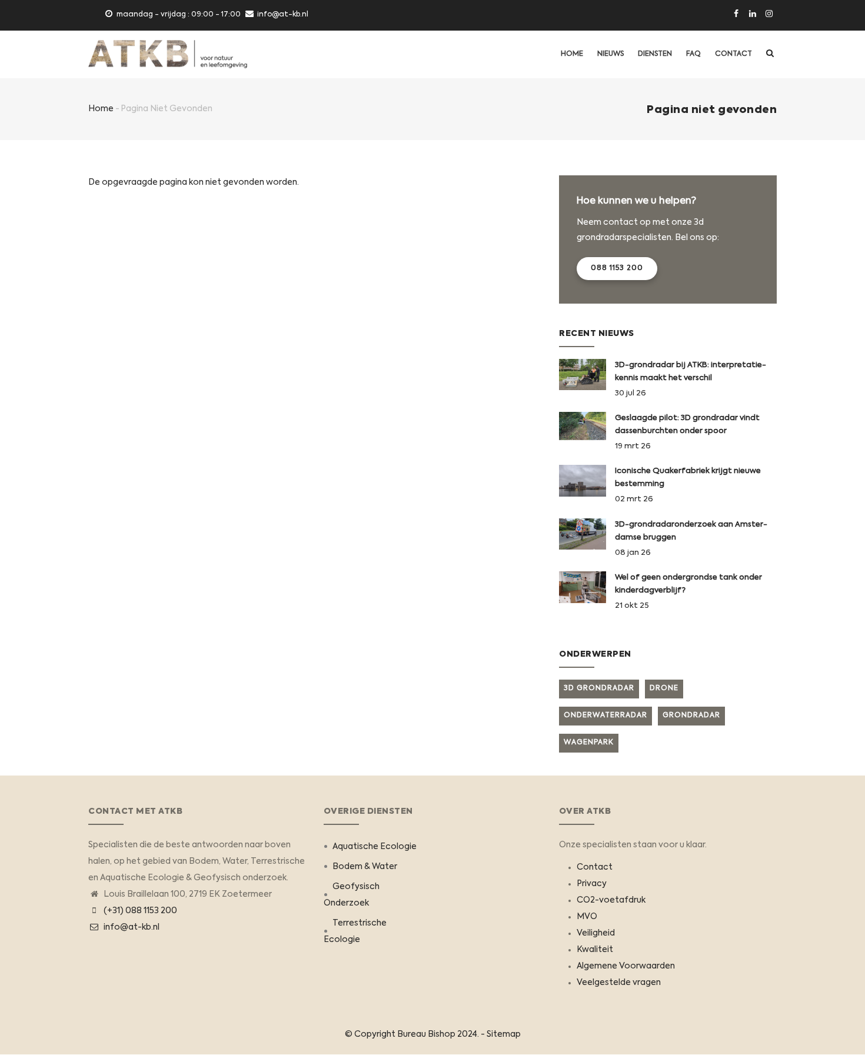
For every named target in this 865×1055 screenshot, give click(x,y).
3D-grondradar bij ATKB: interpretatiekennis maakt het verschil (690, 371)
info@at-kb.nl (130, 927)
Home (572, 54)
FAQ (693, 54)
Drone (664, 688)
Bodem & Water (364, 867)
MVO (587, 917)
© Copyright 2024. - (416, 1034)
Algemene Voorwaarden (626, 966)
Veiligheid (596, 933)
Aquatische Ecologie (374, 847)
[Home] (167, 54)
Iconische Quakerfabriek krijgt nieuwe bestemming (688, 477)
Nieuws (610, 54)
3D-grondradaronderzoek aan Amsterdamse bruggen (691, 531)
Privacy (592, 884)
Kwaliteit (595, 950)
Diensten (655, 54)
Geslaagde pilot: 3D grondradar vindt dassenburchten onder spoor (687, 424)
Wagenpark (589, 742)
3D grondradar (599, 688)
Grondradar (691, 715)
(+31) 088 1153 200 (140, 911)
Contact (733, 54)
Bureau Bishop (426, 1034)
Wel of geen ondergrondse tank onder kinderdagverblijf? (688, 584)
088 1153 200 (617, 268)
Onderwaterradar (605, 715)
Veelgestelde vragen (619, 983)
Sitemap (504, 1034)
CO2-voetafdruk (611, 900)
